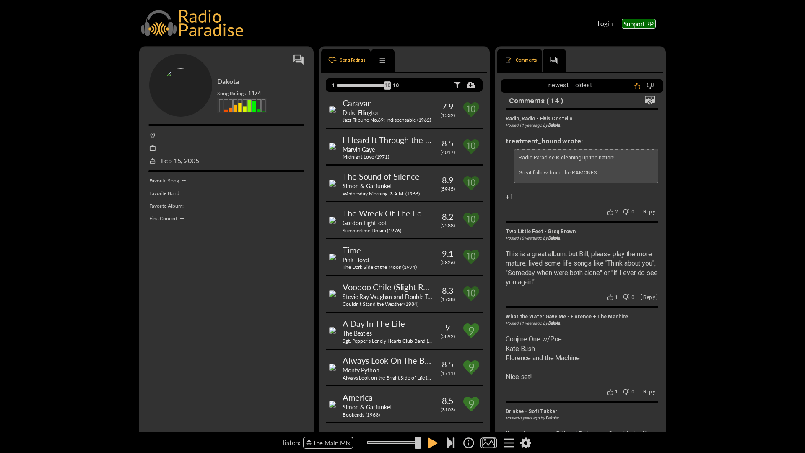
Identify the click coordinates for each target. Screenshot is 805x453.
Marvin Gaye (359, 149)
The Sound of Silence (381, 176)
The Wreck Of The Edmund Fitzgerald (411, 213)
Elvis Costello (556, 119)
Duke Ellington (361, 112)
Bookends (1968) (361, 414)
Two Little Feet (524, 231)
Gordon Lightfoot (365, 223)
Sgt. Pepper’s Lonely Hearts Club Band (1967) (392, 340)
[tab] (346, 60)
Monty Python (361, 370)
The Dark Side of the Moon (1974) (380, 267)
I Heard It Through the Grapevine (403, 140)
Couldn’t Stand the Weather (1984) (380, 303)
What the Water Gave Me (536, 317)
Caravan (357, 103)
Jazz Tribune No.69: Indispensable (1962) (387, 119)
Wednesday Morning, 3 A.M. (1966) (381, 193)
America (358, 397)
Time (352, 250)
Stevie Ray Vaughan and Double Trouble (393, 296)
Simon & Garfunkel (367, 186)
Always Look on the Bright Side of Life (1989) (391, 377)
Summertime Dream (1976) (372, 230)
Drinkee (515, 411)
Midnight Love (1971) (366, 156)
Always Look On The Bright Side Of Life (414, 360)
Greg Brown (562, 231)
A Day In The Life (374, 323)
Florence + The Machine (599, 317)
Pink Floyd (356, 259)
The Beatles (357, 333)
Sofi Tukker (542, 411)
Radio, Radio (520, 119)
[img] (468, 442)
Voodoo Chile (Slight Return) (393, 287)
